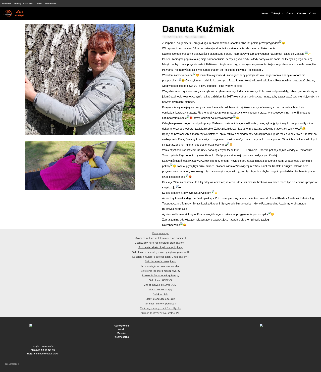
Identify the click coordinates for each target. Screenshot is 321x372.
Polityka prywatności (42, 346)
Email (39, 3)
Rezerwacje (51, 3)
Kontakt (301, 13)
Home (264, 13)
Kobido (121, 329)
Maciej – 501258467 (23, 3)
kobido (238, 85)
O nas (312, 13)
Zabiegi (275, 13)
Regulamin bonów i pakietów (42, 353)
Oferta (290, 13)
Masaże (121, 333)
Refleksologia (121, 325)
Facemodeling (121, 336)
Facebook (6, 3)
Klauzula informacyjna (43, 349)
